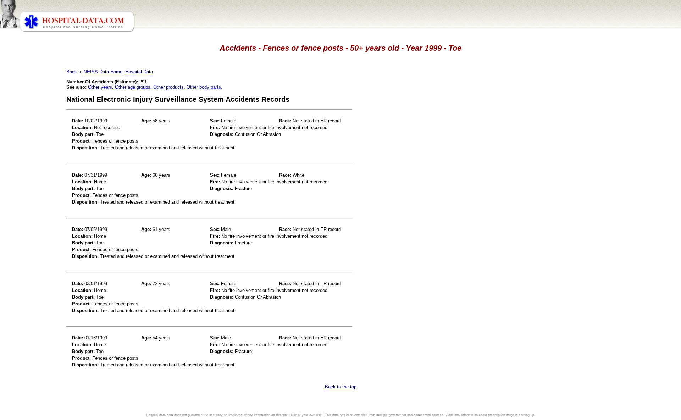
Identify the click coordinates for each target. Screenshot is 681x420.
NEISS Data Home (103, 71)
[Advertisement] (36, 198)
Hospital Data (139, 71)
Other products (168, 87)
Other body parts (204, 87)
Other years (100, 87)
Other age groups (132, 87)
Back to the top (340, 386)
